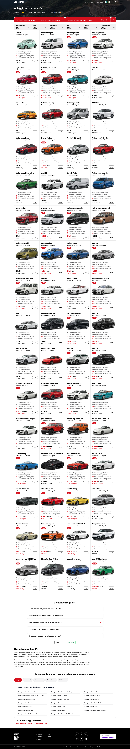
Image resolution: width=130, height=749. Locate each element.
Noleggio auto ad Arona (91, 706)
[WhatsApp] (106, 2)
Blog (49, 736)
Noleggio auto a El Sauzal (91, 699)
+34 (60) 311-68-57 (88, 2)
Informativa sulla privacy (68, 747)
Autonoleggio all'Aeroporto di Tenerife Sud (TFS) (31, 723)
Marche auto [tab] (39, 680)
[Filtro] (113, 19)
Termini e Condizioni (82, 747)
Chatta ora (71, 642)
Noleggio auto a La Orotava (92, 692)
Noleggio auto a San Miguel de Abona (95, 710)
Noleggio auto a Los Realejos (60, 695)
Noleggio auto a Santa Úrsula (92, 703)
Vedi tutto (58, 642)
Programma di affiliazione (97, 747)
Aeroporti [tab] (28, 680)
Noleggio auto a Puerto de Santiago (61, 692)
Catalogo (39, 734)
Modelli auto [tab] (51, 680)
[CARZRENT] (20, 2)
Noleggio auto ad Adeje (58, 703)
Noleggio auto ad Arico (58, 706)
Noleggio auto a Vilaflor (25, 706)
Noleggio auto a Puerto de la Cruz (28, 692)
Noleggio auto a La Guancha (26, 699)
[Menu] (115, 2)
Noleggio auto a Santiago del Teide (28, 714)
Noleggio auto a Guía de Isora (27, 703)
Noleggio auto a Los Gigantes (60, 699)
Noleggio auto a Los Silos (25, 710)
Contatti (38, 739)
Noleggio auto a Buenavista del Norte (62, 714)
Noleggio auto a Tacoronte (92, 695)
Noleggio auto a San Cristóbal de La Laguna (31, 695)
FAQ (49, 734)
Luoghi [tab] (18, 680)
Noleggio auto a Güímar (58, 710)
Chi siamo (39, 736)
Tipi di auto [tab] (62, 680)
